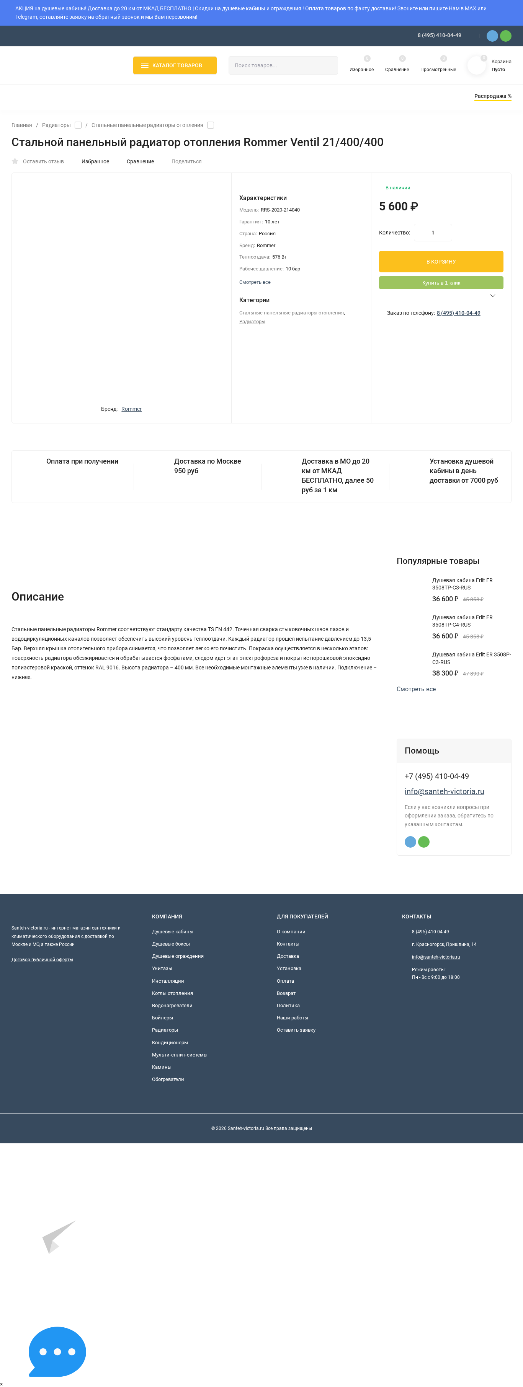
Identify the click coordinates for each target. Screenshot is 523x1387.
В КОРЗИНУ (441, 262)
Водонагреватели (172, 1005)
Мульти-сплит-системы (180, 1055)
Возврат (286, 993)
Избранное (95, 161)
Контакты (288, 944)
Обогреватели (168, 1079)
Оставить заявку (296, 1030)
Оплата (285, 981)
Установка (289, 968)
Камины (162, 1067)
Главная (21, 125)
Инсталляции (168, 981)
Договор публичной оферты (42, 959)
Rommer (131, 409)
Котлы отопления (172, 993)
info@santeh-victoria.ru (444, 791)
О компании (291, 931)
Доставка (288, 956)
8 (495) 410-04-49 (439, 35)
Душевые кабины (172, 931)
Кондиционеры (170, 1042)
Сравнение (140, 161)
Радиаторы (56, 125)
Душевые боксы (171, 944)
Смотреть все (416, 689)
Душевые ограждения (178, 956)
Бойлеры (162, 1018)
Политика (288, 1005)
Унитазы (162, 968)
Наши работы (292, 1018)
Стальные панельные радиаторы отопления (147, 125)
